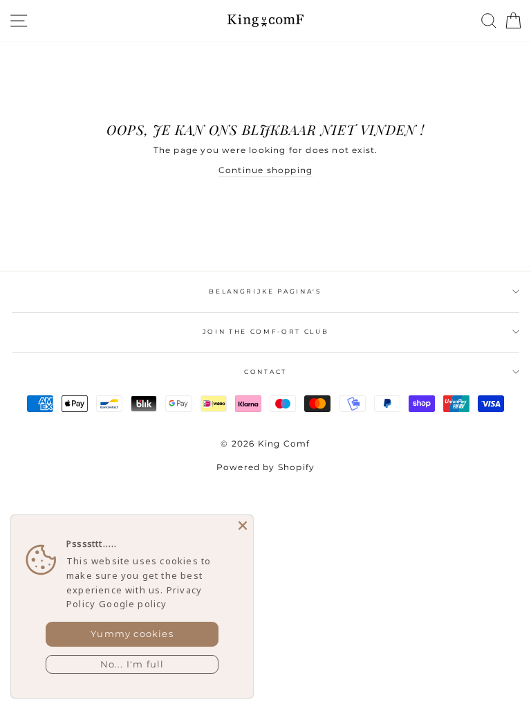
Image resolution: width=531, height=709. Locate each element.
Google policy (133, 604)
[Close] (243, 525)
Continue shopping (265, 170)
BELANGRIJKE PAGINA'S (265, 291)
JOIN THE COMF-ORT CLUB (266, 331)
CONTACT (265, 371)
